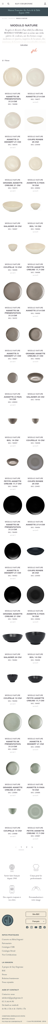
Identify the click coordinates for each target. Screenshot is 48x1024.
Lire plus (24, 45)
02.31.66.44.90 (8, 1002)
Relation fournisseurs (10, 979)
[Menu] (3, 4)
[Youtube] (35, 927)
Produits (12, 18)
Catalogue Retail (8, 951)
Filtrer (7, 60)
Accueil (4, 18)
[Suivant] (32, 847)
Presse (4, 975)
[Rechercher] (8, 3)
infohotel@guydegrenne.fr (12, 998)
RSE (3, 971)
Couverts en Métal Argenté (12, 940)
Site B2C (35, 914)
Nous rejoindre (8, 982)
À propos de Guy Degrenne (12, 967)
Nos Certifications (9, 955)
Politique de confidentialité (12, 1021)
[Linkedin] (40, 927)
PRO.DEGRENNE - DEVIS (38, 1021)
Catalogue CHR (8, 947)
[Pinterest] (44, 927)
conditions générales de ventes (13, 1016)
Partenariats (7, 944)
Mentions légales (8, 1018)
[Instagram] (31, 927)
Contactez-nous (8, 995)
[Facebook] (27, 927)
